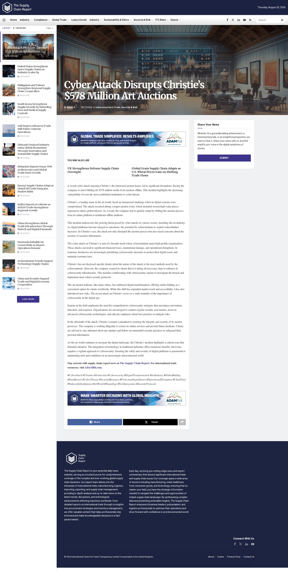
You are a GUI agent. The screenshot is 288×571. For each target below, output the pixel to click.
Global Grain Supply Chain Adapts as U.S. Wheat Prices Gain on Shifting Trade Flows (156, 172)
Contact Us (249, 556)
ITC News (160, 20)
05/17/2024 (86, 107)
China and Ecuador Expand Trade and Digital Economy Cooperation (33, 281)
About (211, 556)
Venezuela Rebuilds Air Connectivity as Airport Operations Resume (31, 245)
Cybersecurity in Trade (108, 107)
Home (13, 20)
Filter (49, 28)
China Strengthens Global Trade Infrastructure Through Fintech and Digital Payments (35, 226)
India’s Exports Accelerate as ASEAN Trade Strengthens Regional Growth (34, 207)
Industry (24, 20)
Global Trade (59, 20)
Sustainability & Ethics (116, 20)
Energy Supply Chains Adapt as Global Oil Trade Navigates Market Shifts (36, 188)
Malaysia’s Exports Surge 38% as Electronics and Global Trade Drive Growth (35, 169)
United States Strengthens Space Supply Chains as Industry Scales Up (33, 69)
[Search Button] (283, 20)
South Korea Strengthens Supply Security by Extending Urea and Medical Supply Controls (35, 109)
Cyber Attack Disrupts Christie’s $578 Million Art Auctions (27, 49)
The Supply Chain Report (134, 363)
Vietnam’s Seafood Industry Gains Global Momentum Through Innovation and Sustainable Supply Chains (33, 149)
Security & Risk (142, 20)
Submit (224, 158)
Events (174, 20)
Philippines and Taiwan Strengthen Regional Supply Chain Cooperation (34, 88)
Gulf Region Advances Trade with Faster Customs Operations (34, 128)
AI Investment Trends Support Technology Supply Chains (35, 262)
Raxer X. (71, 107)
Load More (28, 299)
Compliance (40, 20)
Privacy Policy (233, 556)
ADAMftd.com (93, 367)
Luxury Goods (79, 20)
